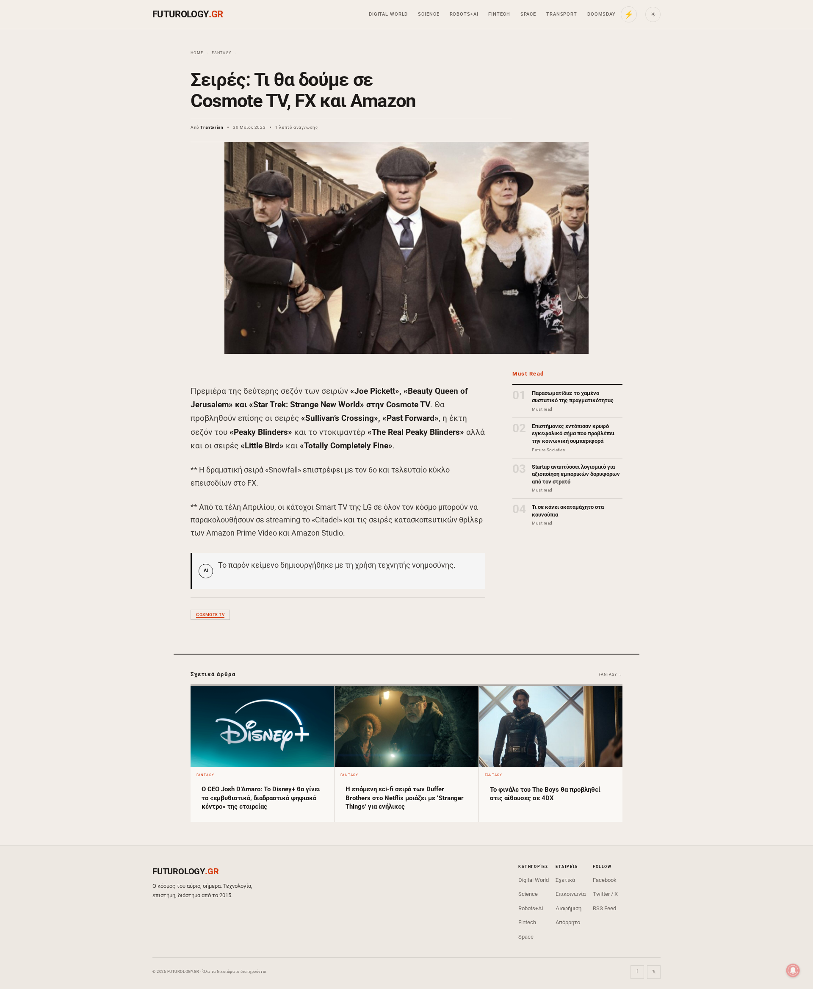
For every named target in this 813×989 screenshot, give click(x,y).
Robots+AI (464, 14)
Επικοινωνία (571, 894)
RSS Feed (604, 908)
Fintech (499, 14)
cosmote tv (210, 614)
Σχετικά (565, 880)
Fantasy (221, 53)
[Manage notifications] (793, 970)
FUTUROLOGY (187, 14)
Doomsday (601, 14)
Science (428, 14)
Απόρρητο (568, 922)
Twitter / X (605, 894)
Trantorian (211, 127)
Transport (561, 14)
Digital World (388, 14)
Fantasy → (610, 674)
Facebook (605, 880)
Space (528, 14)
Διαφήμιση (568, 908)
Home (197, 53)
